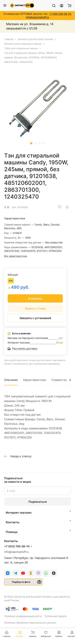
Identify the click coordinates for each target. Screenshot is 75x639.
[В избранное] (59, 207)
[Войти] (61, 5)
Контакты (12, 522)
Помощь (12, 532)
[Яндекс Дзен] (53, 573)
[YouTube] (23, 573)
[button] (31, 143)
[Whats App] (46, 573)
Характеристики (34, 380)
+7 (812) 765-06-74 (16, 546)
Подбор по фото (21, 582)
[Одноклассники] (30, 573)
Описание (11, 380)
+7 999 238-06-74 (60, 13)
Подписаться (37, 501)
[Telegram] (15, 573)
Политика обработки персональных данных (30, 622)
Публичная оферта (55, 616)
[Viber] (38, 573)
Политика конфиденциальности (23, 616)
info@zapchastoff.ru (37, 17)
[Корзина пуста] (69, 5)
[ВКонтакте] (7, 573)
